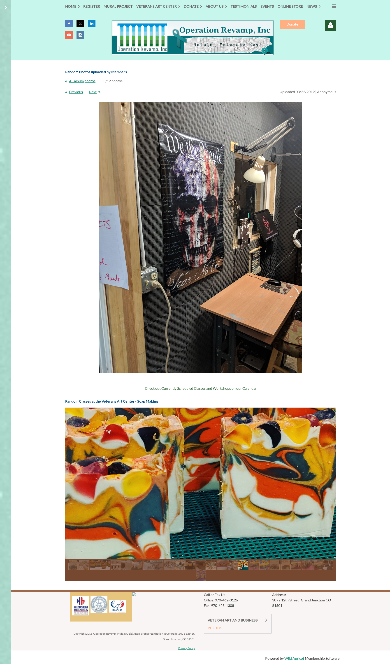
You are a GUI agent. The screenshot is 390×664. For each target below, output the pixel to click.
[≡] (330, 6)
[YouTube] (69, 35)
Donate (292, 24)
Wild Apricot (294, 658)
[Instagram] (80, 35)
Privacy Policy (186, 648)
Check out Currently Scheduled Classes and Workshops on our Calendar (201, 388)
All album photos (82, 81)
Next (93, 91)
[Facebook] (69, 23)
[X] (80, 23)
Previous (76, 91)
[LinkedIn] (91, 23)
